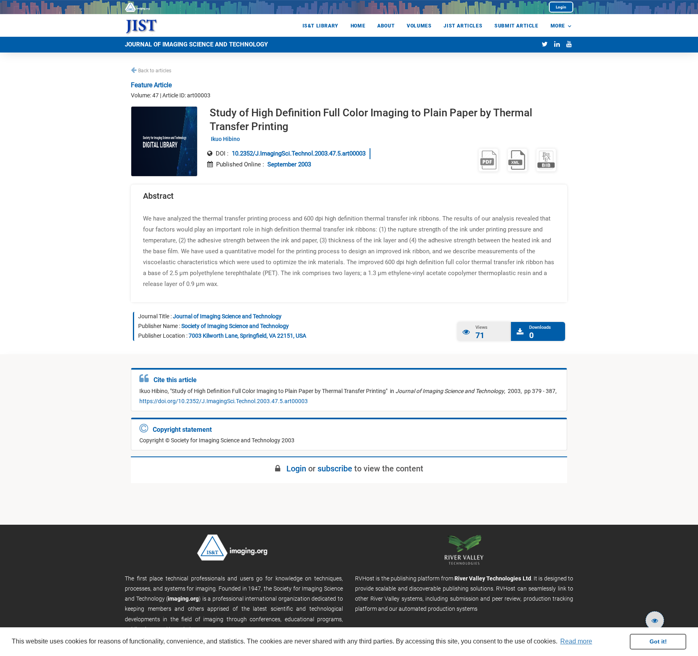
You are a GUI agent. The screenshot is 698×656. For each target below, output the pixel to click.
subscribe (334, 468)
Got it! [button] (658, 641)
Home (358, 26)
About (386, 26)
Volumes (419, 26)
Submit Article (516, 26)
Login (561, 7)
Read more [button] (576, 641)
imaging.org (183, 598)
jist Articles (463, 26)
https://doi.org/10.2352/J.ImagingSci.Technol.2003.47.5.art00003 (223, 401)
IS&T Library (320, 26)
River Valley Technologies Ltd (492, 578)
